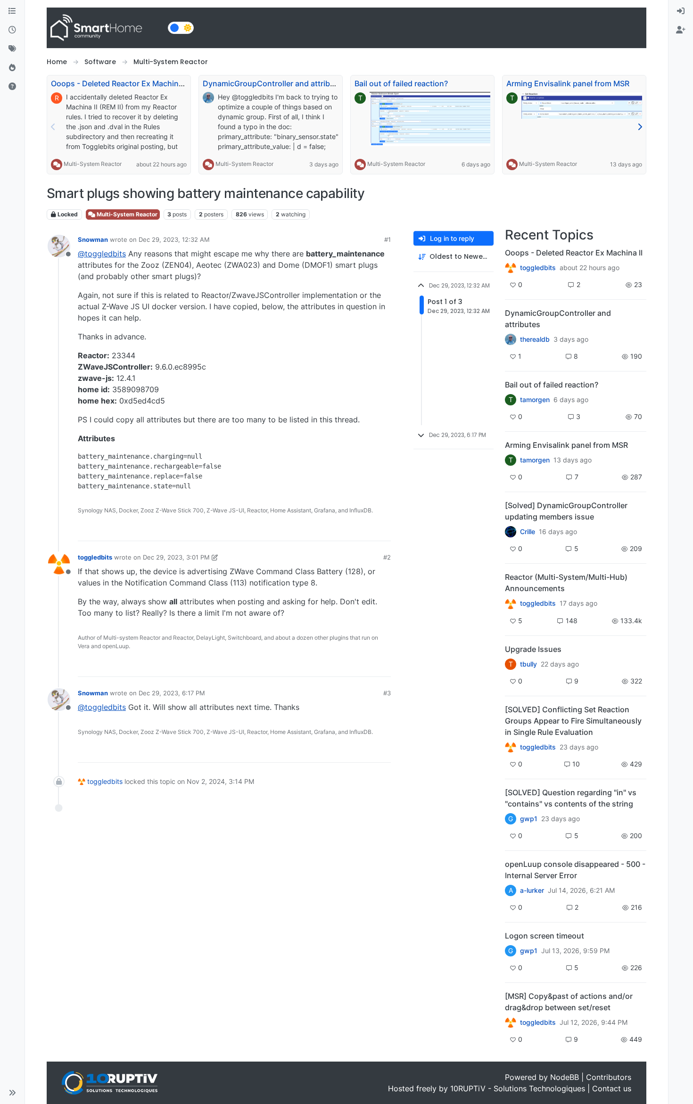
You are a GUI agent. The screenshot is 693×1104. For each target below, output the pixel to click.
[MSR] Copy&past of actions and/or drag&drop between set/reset (569, 1001)
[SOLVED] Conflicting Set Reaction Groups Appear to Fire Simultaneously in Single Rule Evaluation (573, 721)
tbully (528, 664)
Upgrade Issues (533, 649)
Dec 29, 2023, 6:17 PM (172, 693)
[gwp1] (510, 747)
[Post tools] (382, 529)
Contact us (611, 1088)
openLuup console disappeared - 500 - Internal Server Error (575, 869)
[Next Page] (639, 126)
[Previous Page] (53, 126)
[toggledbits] (510, 603)
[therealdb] (510, 339)
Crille (527, 531)
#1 (387, 239)
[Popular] (12, 67)
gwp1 (528, 819)
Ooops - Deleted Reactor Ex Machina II (120, 83)
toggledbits (95, 557)
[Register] (680, 30)
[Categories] (12, 11)
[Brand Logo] (105, 27)
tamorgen (535, 399)
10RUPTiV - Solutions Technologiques (517, 1088)
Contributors (608, 1077)
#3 (387, 693)
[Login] (680, 11)
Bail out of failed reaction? (401, 83)
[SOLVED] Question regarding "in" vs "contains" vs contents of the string (570, 798)
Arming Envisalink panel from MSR (567, 83)
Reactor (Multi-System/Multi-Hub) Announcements (566, 582)
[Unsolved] (12, 86)
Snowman (93, 239)
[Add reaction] (329, 529)
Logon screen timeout (544, 935)
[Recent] (12, 30)
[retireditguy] (510, 267)
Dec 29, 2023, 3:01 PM (176, 557)
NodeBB (564, 1077)
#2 (387, 557)
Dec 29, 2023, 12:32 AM (174, 239)
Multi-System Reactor (93, 163)
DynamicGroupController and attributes (274, 83)
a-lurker (532, 890)
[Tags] (12, 49)
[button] (12, 1092)
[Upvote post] (347, 529)
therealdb (535, 339)
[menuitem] (680, 11)
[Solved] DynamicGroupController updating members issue (566, 511)
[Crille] (510, 531)
